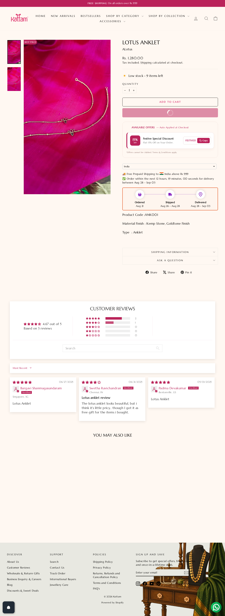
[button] (93, 318)
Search (54, 561)
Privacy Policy (102, 567)
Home (41, 16)
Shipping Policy (103, 561)
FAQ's (96, 588)
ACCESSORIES (111, 21)
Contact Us (57, 567)
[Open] (9, 607)
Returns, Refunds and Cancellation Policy (106, 575)
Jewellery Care (59, 584)
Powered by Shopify (112, 602)
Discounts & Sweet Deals (22, 590)
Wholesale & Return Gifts (23, 573)
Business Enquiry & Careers (24, 579)
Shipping (146, 62)
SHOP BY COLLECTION (168, 16)
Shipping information (170, 252)
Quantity (130, 83)
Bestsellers (91, 16)
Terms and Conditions (107, 583)
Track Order (57, 573)
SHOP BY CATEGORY (123, 16)
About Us (13, 561)
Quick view (32, 517)
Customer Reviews (18, 567)
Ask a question (170, 260)
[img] (22, 382)
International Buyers (63, 579)
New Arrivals (63, 16)
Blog (10, 584)
